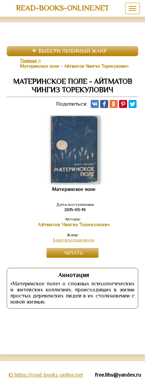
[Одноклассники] (114, 104)
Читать (73, 253)
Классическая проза (73, 239)
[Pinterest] (123, 104)
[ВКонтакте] (95, 104)
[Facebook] (104, 104)
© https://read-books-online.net (45, 375)
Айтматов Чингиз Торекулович (74, 224)
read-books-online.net (62, 7)
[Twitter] (132, 104)
